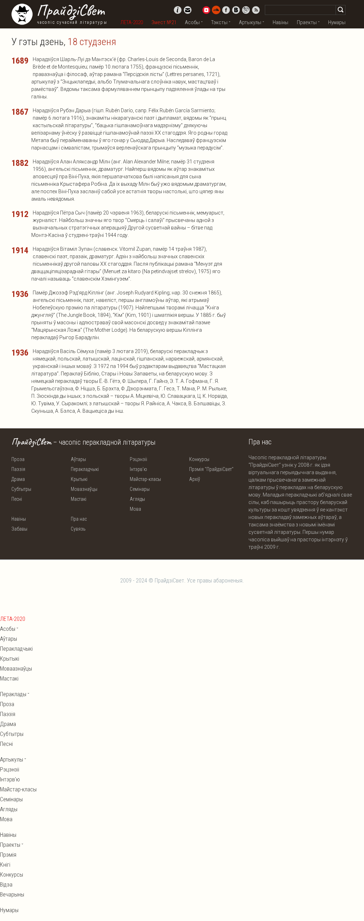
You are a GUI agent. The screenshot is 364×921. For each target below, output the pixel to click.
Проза (18, 459)
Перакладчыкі (85, 469)
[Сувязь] (187, 10)
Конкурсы (199, 459)
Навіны (280, 22)
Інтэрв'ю (138, 469)
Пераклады (13, 694)
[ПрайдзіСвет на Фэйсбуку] (226, 10)
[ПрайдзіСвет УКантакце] (236, 10)
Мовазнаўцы (84, 489)
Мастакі (78, 499)
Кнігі (5, 864)
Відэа (6, 884)
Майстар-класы (145, 479)
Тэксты (219, 22)
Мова (135, 509)
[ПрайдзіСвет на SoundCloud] (216, 10)
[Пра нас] (177, 10)
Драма (18, 479)
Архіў (194, 479)
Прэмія (8, 854)
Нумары (337, 22)
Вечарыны (12, 894)
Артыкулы (250, 22)
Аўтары (78, 459)
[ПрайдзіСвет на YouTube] (206, 10)
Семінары (140, 489)
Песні (16, 499)
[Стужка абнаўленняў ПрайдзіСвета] (256, 10)
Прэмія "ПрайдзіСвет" (211, 469)
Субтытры (21, 489)
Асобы (192, 22)
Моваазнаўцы (16, 668)
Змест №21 (163, 22)
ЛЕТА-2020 (132, 22)
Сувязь (78, 529)
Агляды (137, 499)
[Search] (341, 10)
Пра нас (79, 519)
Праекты (307, 22)
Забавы (19, 529)
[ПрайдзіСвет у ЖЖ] (246, 10)
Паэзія (18, 469)
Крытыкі (79, 479)
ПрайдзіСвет (70, 10)
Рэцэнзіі (138, 459)
